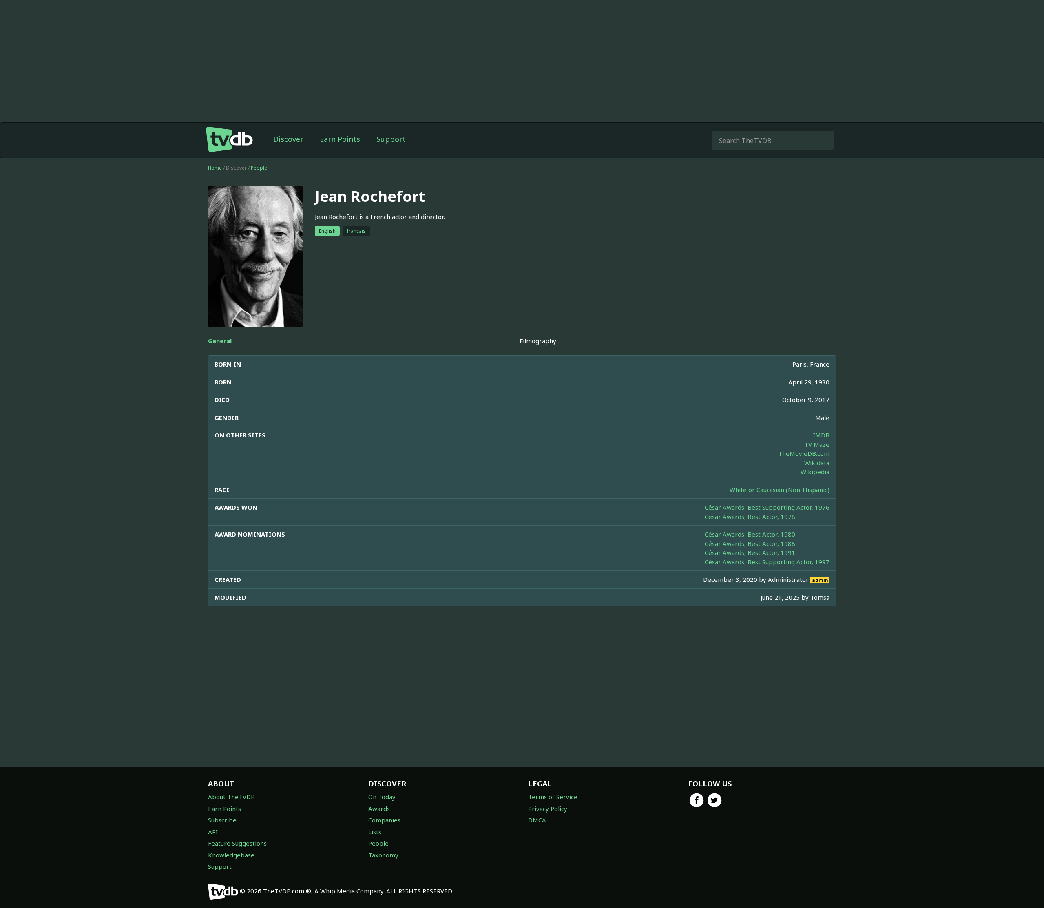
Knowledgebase (231, 855)
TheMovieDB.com (803, 453)
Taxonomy (383, 855)
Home (215, 167)
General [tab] (220, 341)
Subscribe (222, 820)
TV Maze (816, 444)
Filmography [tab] (538, 341)
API (213, 832)
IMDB (821, 435)
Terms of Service (552, 797)
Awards (379, 808)
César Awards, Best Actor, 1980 (750, 534)
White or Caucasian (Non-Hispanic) (779, 490)
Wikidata (816, 463)
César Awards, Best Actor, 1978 (750, 517)
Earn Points (340, 139)
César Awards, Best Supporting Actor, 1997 (767, 562)
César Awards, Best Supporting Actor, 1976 (767, 507)
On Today (382, 797)
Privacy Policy (547, 808)
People (259, 167)
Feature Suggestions (237, 843)
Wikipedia (815, 472)
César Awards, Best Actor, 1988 (750, 543)
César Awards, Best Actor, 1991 (750, 552)
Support (391, 139)
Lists (374, 832)
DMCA (537, 820)
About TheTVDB (231, 797)
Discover (288, 139)
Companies (384, 820)
